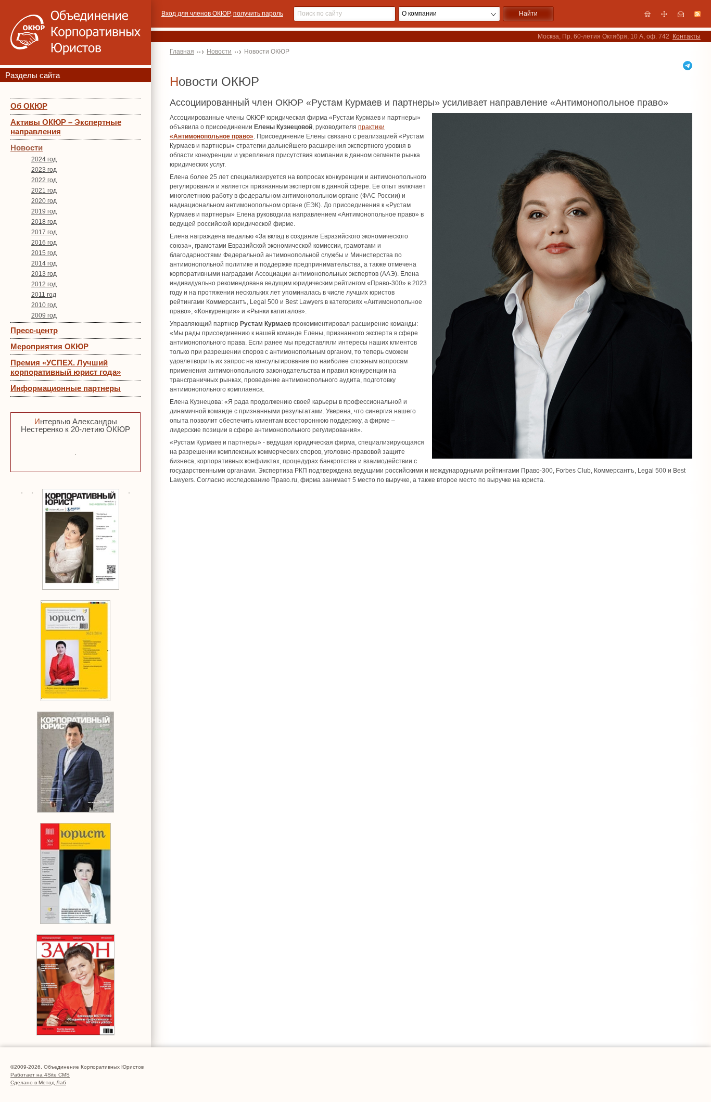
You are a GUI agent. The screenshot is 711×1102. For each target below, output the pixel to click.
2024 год (44, 159)
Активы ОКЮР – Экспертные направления (65, 127)
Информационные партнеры (65, 388)
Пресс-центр (34, 330)
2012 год (44, 284)
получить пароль (258, 13)
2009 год (44, 315)
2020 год (44, 201)
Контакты (686, 36)
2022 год (44, 180)
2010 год (44, 305)
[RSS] (697, 14)
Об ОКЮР (28, 106)
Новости (26, 147)
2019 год (44, 211)
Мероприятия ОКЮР (49, 346)
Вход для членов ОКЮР (195, 13)
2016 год (44, 242)
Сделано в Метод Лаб (38, 1082)
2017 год (44, 232)
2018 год (44, 221)
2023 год (44, 169)
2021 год (44, 190)
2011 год (43, 294)
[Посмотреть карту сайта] (664, 14)
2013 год (44, 273)
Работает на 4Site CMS (40, 1075)
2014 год (44, 263)
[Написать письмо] (681, 14)
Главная (182, 51)
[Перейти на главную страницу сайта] (647, 14)
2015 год (44, 253)
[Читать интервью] (75, 453)
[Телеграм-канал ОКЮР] (687, 65)
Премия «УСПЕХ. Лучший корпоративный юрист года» (65, 367)
